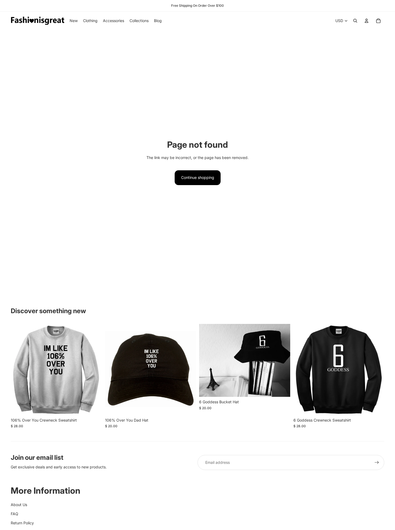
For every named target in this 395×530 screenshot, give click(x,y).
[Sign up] (377, 462)
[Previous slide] (207, 360)
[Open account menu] (366, 21)
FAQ (14, 513)
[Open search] (355, 21)
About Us (19, 504)
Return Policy (22, 523)
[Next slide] (282, 360)
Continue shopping (197, 177)
